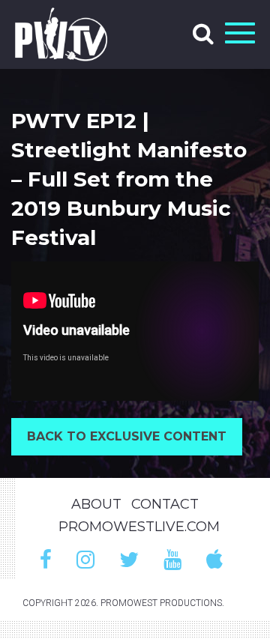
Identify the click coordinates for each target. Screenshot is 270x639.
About (96, 504)
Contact (165, 504)
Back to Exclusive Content (126, 436)
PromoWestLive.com (139, 526)
